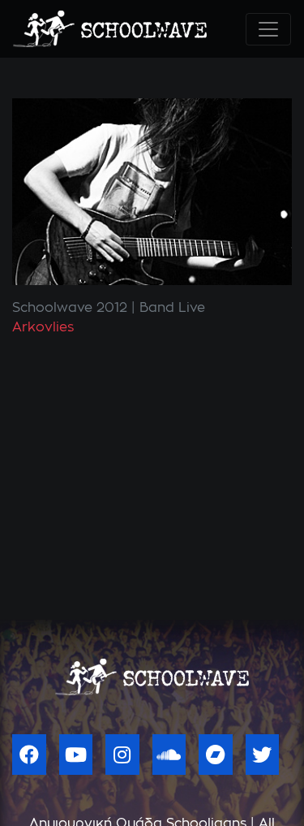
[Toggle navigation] (268, 29)
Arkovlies (43, 327)
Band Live (172, 307)
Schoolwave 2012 (69, 307)
